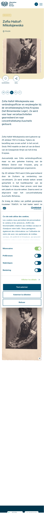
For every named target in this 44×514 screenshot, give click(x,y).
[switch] (38, 256)
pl (16, 92)
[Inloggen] (36, 4)
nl (12, 92)
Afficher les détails (29, 280)
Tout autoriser (22, 287)
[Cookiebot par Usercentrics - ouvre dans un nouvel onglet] (31, 208)
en (8, 92)
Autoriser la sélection (22, 295)
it (19, 92)
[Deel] (16, 78)
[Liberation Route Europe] (8, 4)
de (3, 92)
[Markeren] (5, 78)
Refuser (22, 302)
